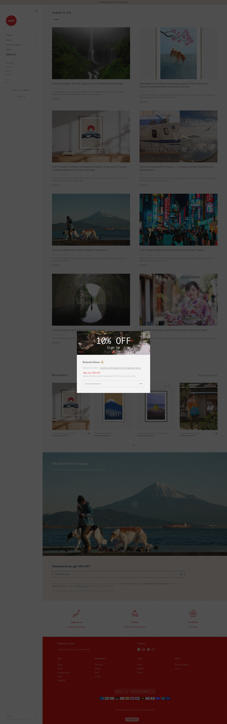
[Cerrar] (146, 334)
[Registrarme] (140, 384)
